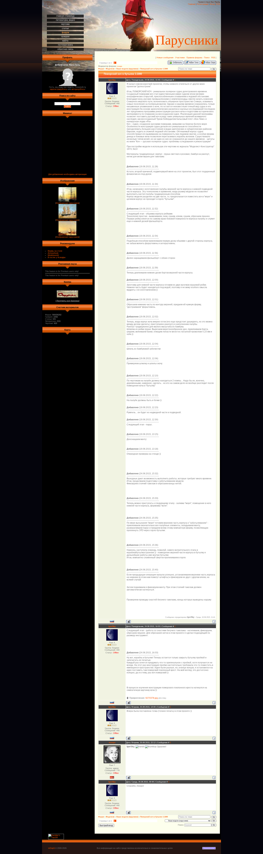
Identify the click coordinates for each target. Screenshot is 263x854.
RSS (218, 4)
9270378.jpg (151, 698)
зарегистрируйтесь (58, 89)
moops (119, 66)
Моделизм (110, 69)
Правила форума (194, 57)
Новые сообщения (165, 57)
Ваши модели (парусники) (127, 69)
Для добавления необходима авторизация (67, 174)
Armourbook (53, 253)
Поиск (207, 57)
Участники (180, 57)
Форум (101, 69)
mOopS (51, 848)
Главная (191, 4)
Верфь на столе (55, 251)
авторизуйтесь (78, 89)
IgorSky (112, 80)
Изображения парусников (67, 203)
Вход (212, 4)
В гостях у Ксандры (56, 257)
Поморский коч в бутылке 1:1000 (154, 69)
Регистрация (202, 4)
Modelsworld (53, 255)
